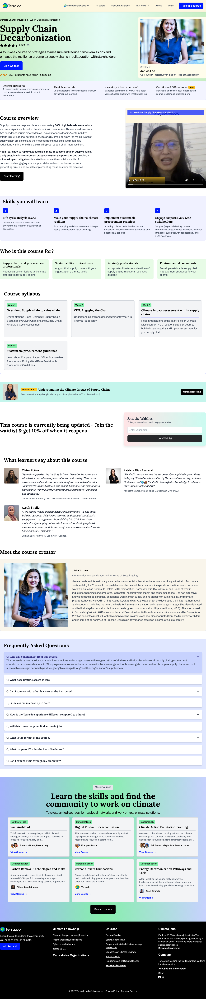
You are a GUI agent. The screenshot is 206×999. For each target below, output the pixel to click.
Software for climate (116, 940)
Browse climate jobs (169, 948)
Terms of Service (129, 991)
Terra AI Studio (113, 935)
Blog (161, 973)
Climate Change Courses (13, 20)
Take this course (191, 5)
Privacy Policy (112, 991)
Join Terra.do (10, 946)
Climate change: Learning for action (71, 935)
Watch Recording (192, 392)
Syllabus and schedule (64, 944)
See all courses (103, 909)
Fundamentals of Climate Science (122, 961)
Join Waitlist (11, 65)
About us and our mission (172, 968)
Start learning (12, 176)
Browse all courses (116, 965)
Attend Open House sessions (67, 940)
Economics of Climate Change (121, 952)
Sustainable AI (113, 956)
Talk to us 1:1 (59, 949)
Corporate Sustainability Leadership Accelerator (124, 946)
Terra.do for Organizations (71, 955)
